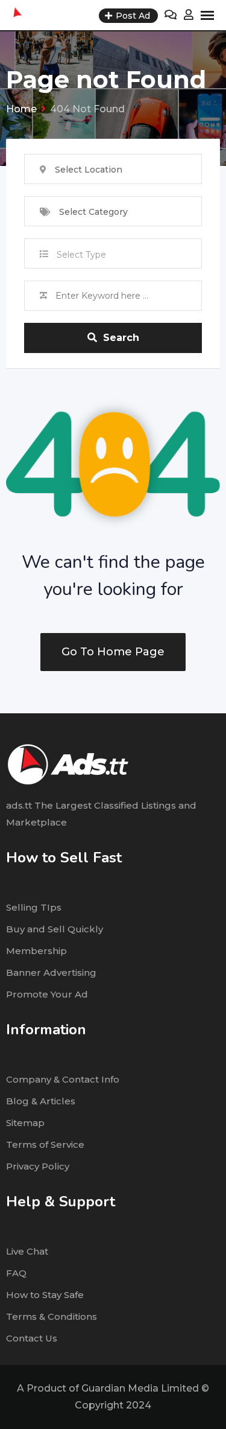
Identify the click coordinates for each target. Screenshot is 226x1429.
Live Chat (27, 1251)
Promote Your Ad (47, 994)
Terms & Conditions (51, 1316)
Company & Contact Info (62, 1079)
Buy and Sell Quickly (54, 929)
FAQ (16, 1273)
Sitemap (25, 1122)
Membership (36, 950)
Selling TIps (33, 907)
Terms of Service (45, 1144)
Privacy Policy (37, 1166)
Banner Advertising (51, 972)
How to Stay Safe (45, 1294)
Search (121, 337)
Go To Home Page (113, 651)
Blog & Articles (40, 1101)
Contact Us (31, 1338)
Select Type (81, 254)
